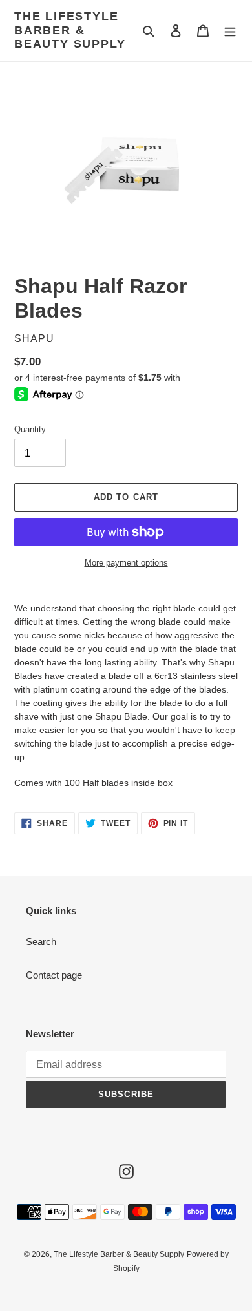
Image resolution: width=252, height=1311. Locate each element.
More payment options (126, 563)
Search (41, 941)
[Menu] (230, 30)
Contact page (54, 975)
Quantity (30, 429)
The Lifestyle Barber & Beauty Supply (69, 30)
